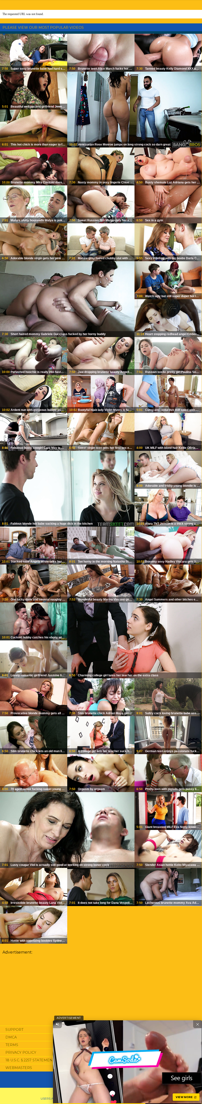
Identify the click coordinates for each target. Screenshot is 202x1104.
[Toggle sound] (57, 1024)
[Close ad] (197, 1024)
